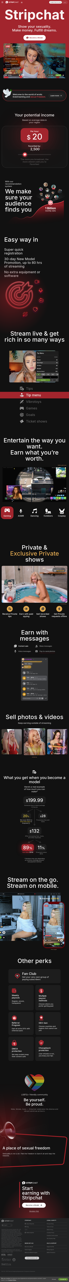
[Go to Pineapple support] (14, 1259)
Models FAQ (34, 1211)
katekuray (34, 757)
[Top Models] (21, 2)
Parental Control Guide (52, 1235)
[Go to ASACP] (10, 1255)
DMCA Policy (50, 1229)
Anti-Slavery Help (51, 1238)
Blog (27, 1226)
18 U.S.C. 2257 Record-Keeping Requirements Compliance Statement (18, 1271)
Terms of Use (50, 1226)
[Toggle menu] (2, 2)
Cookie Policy (12, 1280)
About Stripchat (30, 1223)
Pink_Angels (54, 949)
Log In (64, 2)
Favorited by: (34, 148)
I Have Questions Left (32, 1258)
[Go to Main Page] (12, 2)
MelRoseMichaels (62, 465)
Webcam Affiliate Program (31, 1252)
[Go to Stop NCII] (6, 1264)
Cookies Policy (50, 1232)
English (5, 1225)
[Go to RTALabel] (3, 1255)
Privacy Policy (50, 1223)
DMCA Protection (51, 1252)
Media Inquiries (30, 1232)
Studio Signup (28, 1249)
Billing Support (50, 1249)
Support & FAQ (50, 1246)
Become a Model (36, 38)
